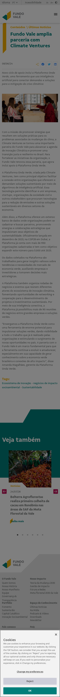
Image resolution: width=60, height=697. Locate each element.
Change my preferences (30, 671)
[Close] (56, 634)
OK (30, 690)
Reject (30, 681)
